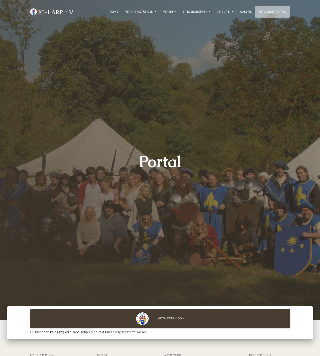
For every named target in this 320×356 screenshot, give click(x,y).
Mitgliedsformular (128, 332)
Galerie (246, 11)
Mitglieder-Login (171, 318)
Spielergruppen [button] (195, 11)
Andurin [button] (224, 11)
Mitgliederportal (274, 11)
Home (114, 11)
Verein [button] (168, 11)
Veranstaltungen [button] (139, 11)
